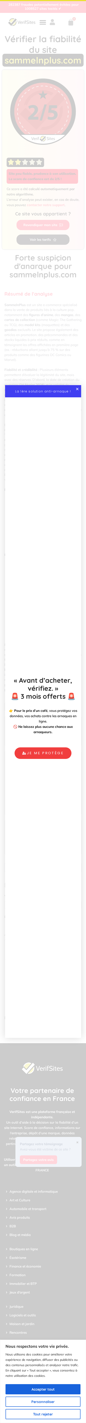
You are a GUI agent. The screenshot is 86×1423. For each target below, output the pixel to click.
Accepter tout (43, 1389)
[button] (77, 389)
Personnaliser (43, 1401)
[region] (43, 1381)
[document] (43, 711)
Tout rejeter (43, 1414)
